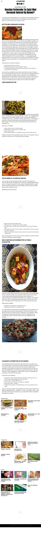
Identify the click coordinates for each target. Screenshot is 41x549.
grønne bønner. (35, 115)
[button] (1, 1)
